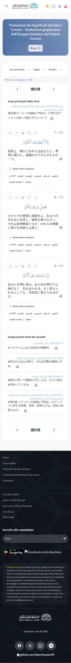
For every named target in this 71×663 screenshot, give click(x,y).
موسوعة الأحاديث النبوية (14, 500)
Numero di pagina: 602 (18, 79)
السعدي (38, 176)
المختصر (29, 176)
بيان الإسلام (8, 511)
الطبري (55, 176)
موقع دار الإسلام (11, 494)
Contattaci (8, 480)
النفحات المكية (15, 182)
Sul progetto (9, 463)
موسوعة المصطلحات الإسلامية (17, 506)
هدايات (28, 182)
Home (6, 457)
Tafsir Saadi (8, 517)
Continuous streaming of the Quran (21, 475)
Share (33, 48)
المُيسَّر (20, 176)
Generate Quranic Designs (16, 469)
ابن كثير (46, 176)
